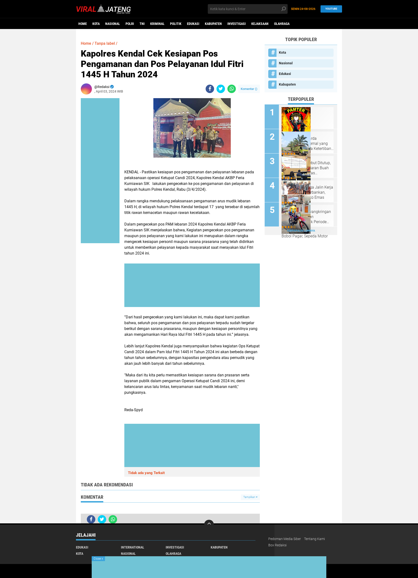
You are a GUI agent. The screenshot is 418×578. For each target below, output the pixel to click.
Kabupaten (213, 24)
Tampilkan (249, 497)
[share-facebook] (210, 89)
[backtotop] (209, 524)
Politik (175, 24)
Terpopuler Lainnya (301, 230)
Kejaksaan (260, 24)
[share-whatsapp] (231, 89)
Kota (96, 24)
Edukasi (193, 24)
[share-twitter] (220, 89)
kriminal (157, 24)
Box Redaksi (277, 545)
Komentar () (249, 89)
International (132, 547)
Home (82, 24)
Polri (130, 24)
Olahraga (282, 24)
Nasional (112, 24)
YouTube (331, 8)
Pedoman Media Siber (284, 539)
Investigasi (236, 24)
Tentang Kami (314, 539)
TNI (142, 24)
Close (98, 558)
